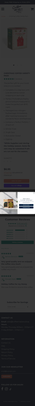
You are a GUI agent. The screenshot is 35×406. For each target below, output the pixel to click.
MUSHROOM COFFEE (26, 207)
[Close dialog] (34, 193)
